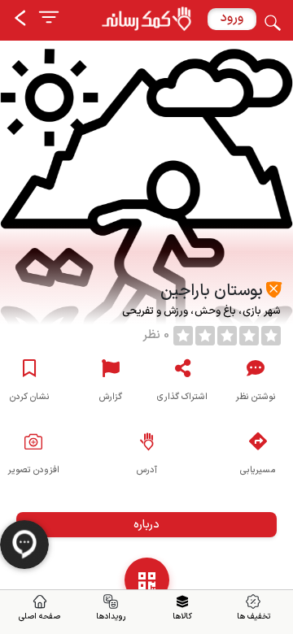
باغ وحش (214, 311)
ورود (232, 18)
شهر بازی (260, 311)
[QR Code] (147, 580)
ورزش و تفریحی (156, 311)
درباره (146, 524)
